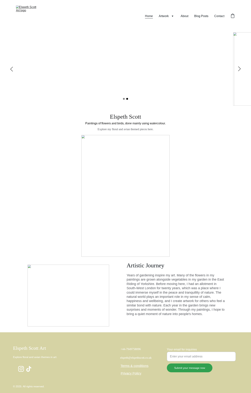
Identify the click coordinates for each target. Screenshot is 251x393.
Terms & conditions (134, 366)
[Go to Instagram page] (21, 369)
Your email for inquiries (182, 349)
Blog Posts (201, 16)
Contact (219, 16)
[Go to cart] (232, 16)
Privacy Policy (131, 373)
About (184, 16)
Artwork (164, 16)
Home (149, 16)
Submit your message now (189, 367)
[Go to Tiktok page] (29, 369)
